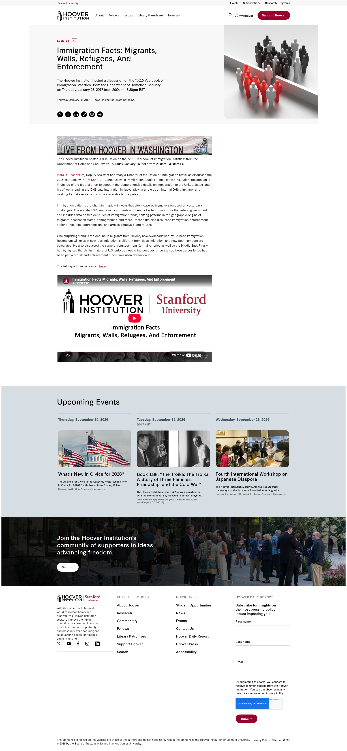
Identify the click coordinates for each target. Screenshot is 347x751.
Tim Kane (91, 179)
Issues (128, 15)
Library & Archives (151, 15)
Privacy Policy (261, 740)
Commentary (127, 620)
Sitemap (277, 740)
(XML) (286, 740)
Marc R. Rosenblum (70, 175)
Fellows (113, 15)
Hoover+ (174, 15)
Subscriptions (252, 3)
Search (122, 651)
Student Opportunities (194, 604)
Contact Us (185, 628)
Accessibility (186, 651)
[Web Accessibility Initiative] (68, 3)
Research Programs (277, 3)
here (102, 266)
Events (234, 3)
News (180, 612)
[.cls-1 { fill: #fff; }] (84, 114)
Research (124, 612)
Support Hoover (274, 15)
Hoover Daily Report (192, 636)
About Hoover (128, 604)
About (99, 15)
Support (68, 567)
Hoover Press (187, 643)
